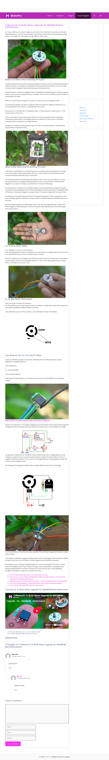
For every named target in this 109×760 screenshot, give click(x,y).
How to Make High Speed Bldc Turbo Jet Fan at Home (26, 585)
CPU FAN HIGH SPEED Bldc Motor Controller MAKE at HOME (28, 575)
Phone (49, 16)
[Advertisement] (54, 6)
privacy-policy (84, 116)
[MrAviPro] (7, 15)
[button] (100, 15)
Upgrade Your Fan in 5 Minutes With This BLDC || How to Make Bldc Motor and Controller (38, 581)
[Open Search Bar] (94, 15)
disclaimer (83, 113)
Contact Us (83, 110)
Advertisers (83, 121)
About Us (82, 107)
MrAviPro (16, 15)
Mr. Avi (19, 676)
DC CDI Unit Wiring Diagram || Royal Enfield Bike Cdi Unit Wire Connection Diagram (35, 583)
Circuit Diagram (83, 16)
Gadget (70, 16)
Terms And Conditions (87, 119)
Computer (60, 16)
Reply (10, 668)
